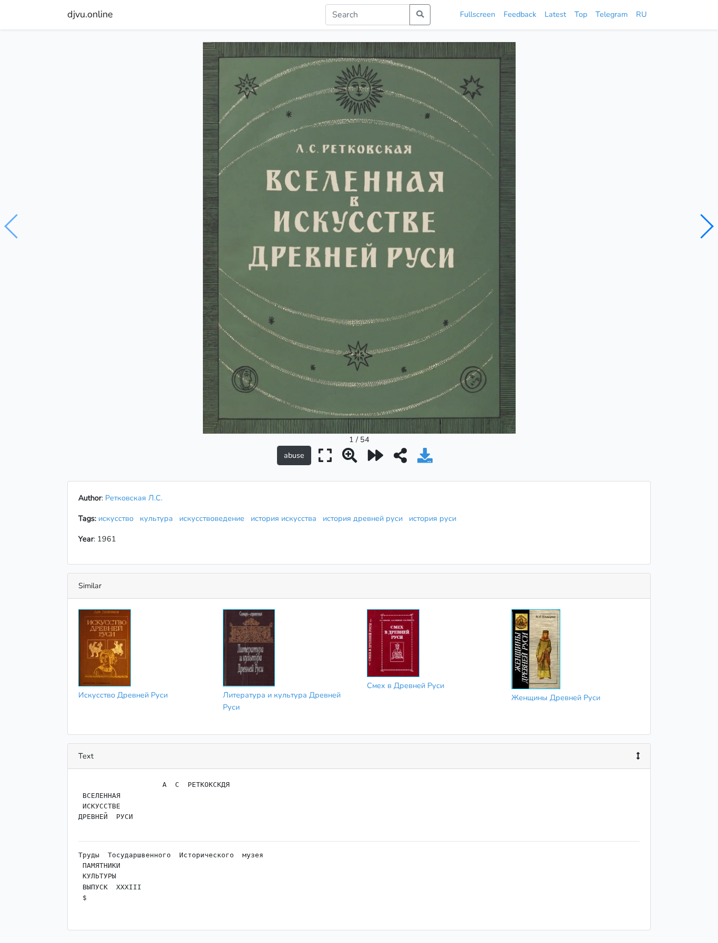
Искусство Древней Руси (123, 695)
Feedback (520, 14)
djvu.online (90, 14)
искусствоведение (214, 518)
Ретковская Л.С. (133, 498)
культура (158, 518)
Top (581, 14)
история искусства (286, 518)
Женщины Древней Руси (555, 697)
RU (641, 14)
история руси (434, 518)
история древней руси (365, 518)
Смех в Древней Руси (405, 685)
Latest (555, 14)
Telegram (612, 14)
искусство (118, 518)
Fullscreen (477, 14)
